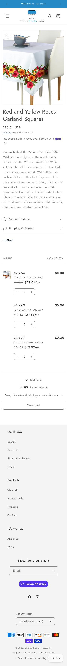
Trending (12, 507)
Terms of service (26, 658)
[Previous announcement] (7, 4)
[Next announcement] (60, 4)
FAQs (10, 467)
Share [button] (10, 240)
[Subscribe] (54, 570)
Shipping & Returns (19, 458)
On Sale (12, 515)
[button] (7, 16)
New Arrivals (15, 498)
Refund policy (30, 652)
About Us (12, 539)
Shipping (7, 132)
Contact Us (13, 450)
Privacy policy (48, 652)
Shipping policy (45, 658)
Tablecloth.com (32, 647)
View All (12, 490)
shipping (32, 395)
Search (11, 442)
